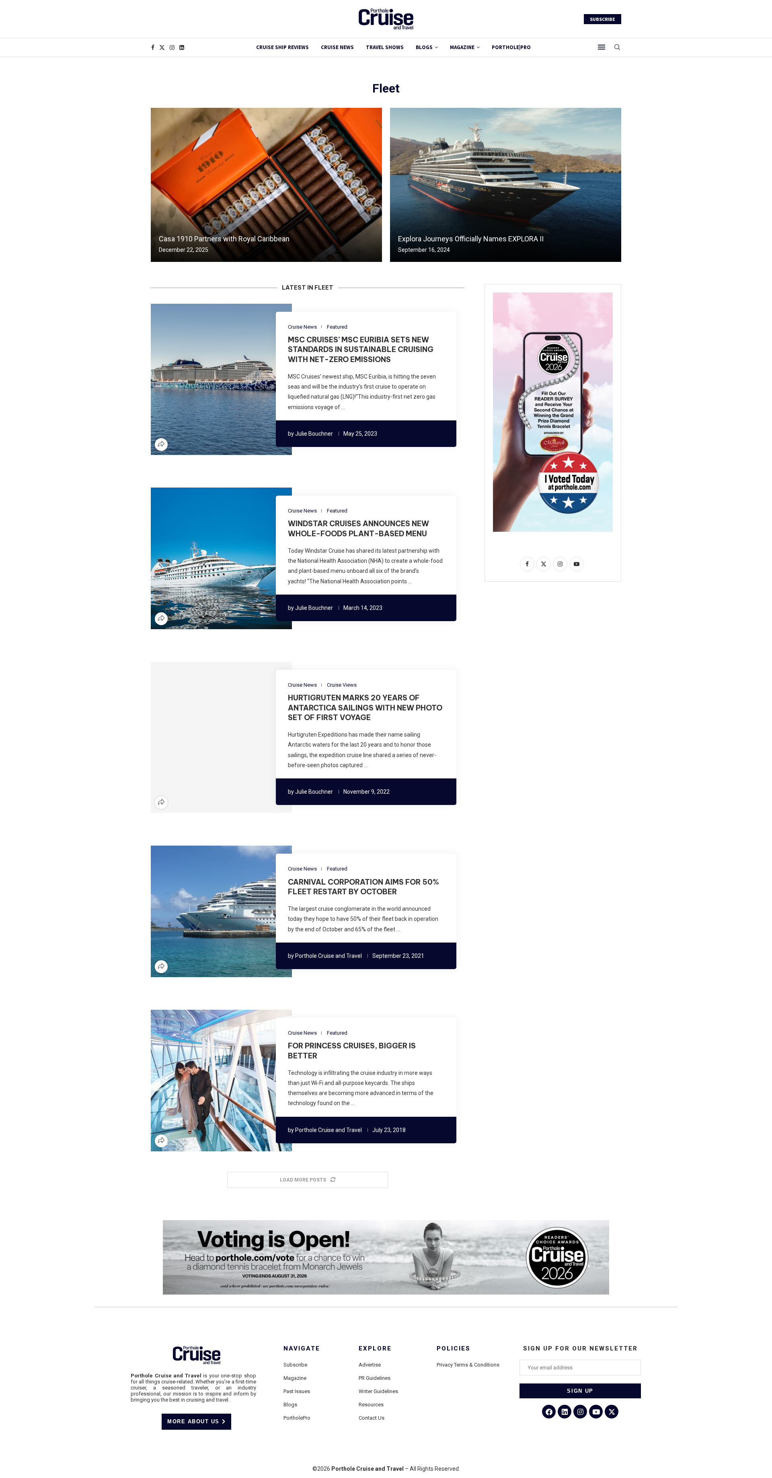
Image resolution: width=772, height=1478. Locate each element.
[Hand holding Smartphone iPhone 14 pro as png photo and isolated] (553, 295)
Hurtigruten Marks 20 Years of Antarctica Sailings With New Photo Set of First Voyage (365, 707)
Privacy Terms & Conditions (468, 1364)
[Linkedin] (182, 47)
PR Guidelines (374, 1378)
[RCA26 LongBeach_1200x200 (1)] (386, 1223)
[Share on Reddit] (226, 379)
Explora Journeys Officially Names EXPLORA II (471, 239)
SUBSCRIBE (602, 19)
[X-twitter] (611, 1411)
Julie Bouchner (314, 433)
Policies (453, 1349)
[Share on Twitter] (206, 379)
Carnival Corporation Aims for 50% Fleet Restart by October (363, 886)
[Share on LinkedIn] (216, 379)
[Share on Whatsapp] (235, 379)
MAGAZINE (462, 47)
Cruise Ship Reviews (282, 47)
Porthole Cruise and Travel (328, 956)
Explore (375, 1349)
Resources (371, 1404)
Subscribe (295, 1364)
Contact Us (371, 1417)
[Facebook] (153, 47)
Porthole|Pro (511, 47)
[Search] (617, 47)
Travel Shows (385, 47)
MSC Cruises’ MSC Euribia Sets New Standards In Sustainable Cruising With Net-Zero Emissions (360, 349)
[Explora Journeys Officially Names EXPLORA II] (505, 185)
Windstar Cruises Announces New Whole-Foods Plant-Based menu (358, 528)
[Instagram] (172, 47)
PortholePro (296, 1417)
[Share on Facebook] (197, 379)
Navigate (301, 1349)
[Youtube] (596, 1411)
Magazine (294, 1378)
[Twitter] (162, 47)
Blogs (424, 47)
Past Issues (296, 1391)
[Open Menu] (601, 47)
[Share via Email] (245, 379)
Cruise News (337, 47)
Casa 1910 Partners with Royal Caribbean (224, 239)
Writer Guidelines (378, 1391)
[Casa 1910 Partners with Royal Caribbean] (266, 185)
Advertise (370, 1364)
